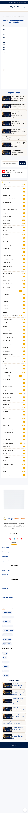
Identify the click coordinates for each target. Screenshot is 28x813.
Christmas (5, 666)
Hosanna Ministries (8, 617)
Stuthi (4, 657)
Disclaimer (5, 593)
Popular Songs (6, 552)
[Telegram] (14, 538)
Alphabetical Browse (7, 560)
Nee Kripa (5, 675)
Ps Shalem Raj (6, 621)
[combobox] (10, 163)
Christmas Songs (7, 635)
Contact (16, 2)
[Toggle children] (24, 291)
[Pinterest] (17, 538)
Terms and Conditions (7, 597)
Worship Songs (7, 639)
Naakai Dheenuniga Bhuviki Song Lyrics (4, 41)
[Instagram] (10, 538)
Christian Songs (7, 612)
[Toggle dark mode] (25, 810)
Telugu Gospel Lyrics (13, 744)
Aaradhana (6, 662)
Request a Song (6, 570)
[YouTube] (21, 538)
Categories (5, 556)
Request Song (22, 2)
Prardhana (5, 671)
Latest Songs (5, 547)
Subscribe (6, 175)
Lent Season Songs (8, 630)
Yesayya (5, 653)
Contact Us (5, 588)
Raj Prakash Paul (7, 643)
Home (3, 16)
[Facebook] (6, 538)
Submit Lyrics (5, 574)
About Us (10, 2)
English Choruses (7, 626)
